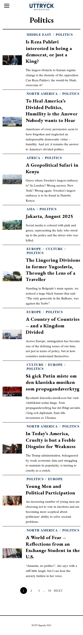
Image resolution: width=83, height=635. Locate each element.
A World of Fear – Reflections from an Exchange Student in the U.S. (53, 547)
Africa (33, 158)
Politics (64, 35)
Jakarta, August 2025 (49, 216)
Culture (54, 249)
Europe (34, 249)
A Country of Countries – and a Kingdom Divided (53, 325)
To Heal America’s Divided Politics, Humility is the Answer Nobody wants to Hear (52, 110)
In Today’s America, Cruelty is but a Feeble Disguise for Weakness (51, 440)
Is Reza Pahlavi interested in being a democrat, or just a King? (49, 51)
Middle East (39, 35)
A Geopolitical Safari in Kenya (52, 168)
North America (42, 94)
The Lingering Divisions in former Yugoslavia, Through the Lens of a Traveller (53, 269)
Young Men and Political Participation (50, 489)
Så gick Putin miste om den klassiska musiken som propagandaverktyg (52, 382)
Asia (31, 209)
